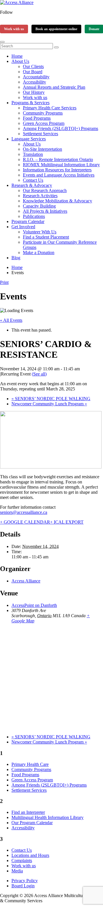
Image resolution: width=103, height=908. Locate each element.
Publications (34, 216)
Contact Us (33, 180)
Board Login (23, 885)
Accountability (36, 76)
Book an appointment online (56, 29)
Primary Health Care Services (49, 107)
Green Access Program (43, 123)
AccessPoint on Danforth (34, 605)
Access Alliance (25, 580)
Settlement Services (40, 133)
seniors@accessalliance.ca (23, 512)
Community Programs (43, 113)
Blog (15, 257)
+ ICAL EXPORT (67, 522)
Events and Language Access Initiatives (58, 175)
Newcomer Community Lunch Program (49, 403)
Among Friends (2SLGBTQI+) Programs (60, 128)
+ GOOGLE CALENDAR (25, 522)
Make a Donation (38, 252)
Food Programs (37, 118)
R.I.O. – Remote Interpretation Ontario (58, 159)
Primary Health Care (30, 764)
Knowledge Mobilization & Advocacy (57, 200)
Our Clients (33, 66)
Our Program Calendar (32, 822)
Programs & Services (30, 102)
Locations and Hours (30, 855)
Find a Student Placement (46, 237)
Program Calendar (27, 221)
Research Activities (40, 195)
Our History (34, 92)
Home (17, 56)
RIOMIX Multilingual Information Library (61, 164)
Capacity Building (39, 206)
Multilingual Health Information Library (47, 817)
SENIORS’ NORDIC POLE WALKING (50, 398)
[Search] (56, 47)
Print (4, 282)
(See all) (39, 373)
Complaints (21, 860)
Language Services (28, 138)
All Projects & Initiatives (45, 211)
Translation (33, 154)
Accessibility (34, 82)
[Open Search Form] (2, 42)
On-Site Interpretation (42, 149)
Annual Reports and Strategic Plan (54, 87)
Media (17, 870)
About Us (20, 61)
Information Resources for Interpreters (57, 169)
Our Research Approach (45, 190)
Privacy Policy (24, 880)
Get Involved (23, 226)
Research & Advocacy (31, 185)
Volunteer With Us (39, 231)
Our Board (32, 71)
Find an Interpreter (28, 812)
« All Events (11, 320)
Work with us (14, 29)
